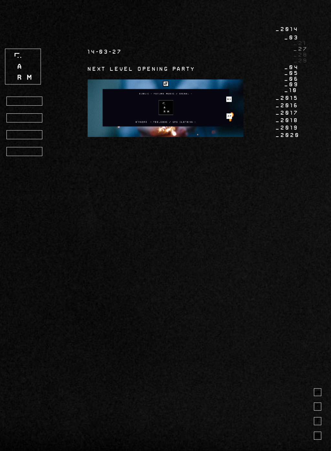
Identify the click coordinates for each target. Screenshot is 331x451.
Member (24, 152)
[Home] (23, 66)
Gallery (25, 135)
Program (25, 101)
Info (18, 118)
